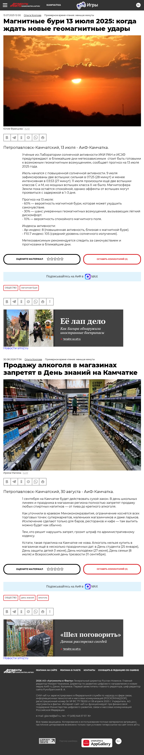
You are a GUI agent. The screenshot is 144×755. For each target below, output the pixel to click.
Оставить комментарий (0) (112, 259)
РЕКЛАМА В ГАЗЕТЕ (70, 670)
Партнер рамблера (68, 741)
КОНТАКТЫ (89, 670)
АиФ (27, 128)
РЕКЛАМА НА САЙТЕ (46, 670)
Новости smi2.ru (15, 348)
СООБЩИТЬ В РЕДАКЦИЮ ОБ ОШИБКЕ (118, 670)
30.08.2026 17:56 (12, 359)
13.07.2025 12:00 (12, 15)
